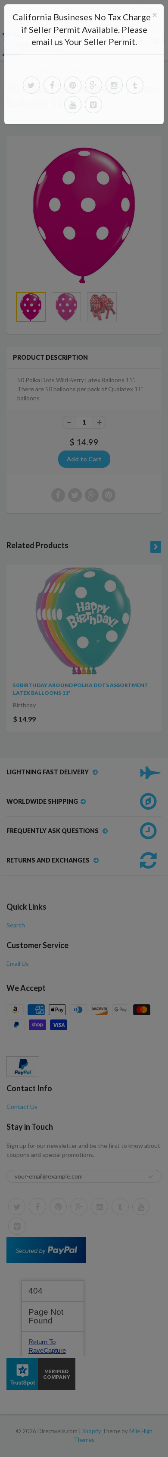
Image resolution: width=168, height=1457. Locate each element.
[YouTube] (72, 104)
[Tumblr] (134, 85)
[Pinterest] (72, 85)
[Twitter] (31, 85)
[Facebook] (52, 85)
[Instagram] (114, 85)
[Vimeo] (93, 104)
